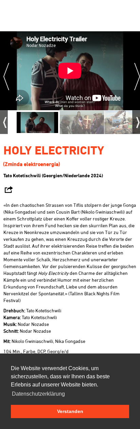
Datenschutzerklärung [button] (38, 394)
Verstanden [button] (70, 411)
